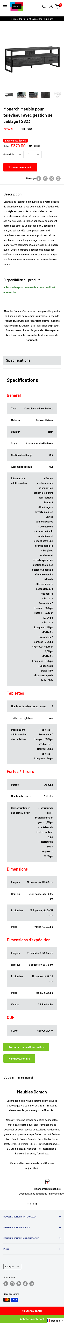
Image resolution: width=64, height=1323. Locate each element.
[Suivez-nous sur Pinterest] (18, 1283)
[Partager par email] (58, 178)
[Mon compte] (51, 6)
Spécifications (18, 360)
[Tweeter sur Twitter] (51, 178)
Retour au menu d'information (26, 1047)
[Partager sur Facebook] (38, 178)
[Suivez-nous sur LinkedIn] (31, 1283)
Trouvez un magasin (20, 167)
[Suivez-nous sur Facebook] (5, 1283)
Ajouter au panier (32, 1310)
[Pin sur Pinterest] (45, 178)
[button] (55, 1320)
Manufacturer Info (19, 1058)
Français (9, 1266)
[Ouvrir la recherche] (44, 6)
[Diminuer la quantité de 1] (19, 154)
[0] (58, 6)
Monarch (8, 128)
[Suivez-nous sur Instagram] (12, 1283)
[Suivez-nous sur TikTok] (25, 1283)
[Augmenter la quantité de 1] (37, 154)
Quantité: (8, 154)
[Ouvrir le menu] (5, 6)
